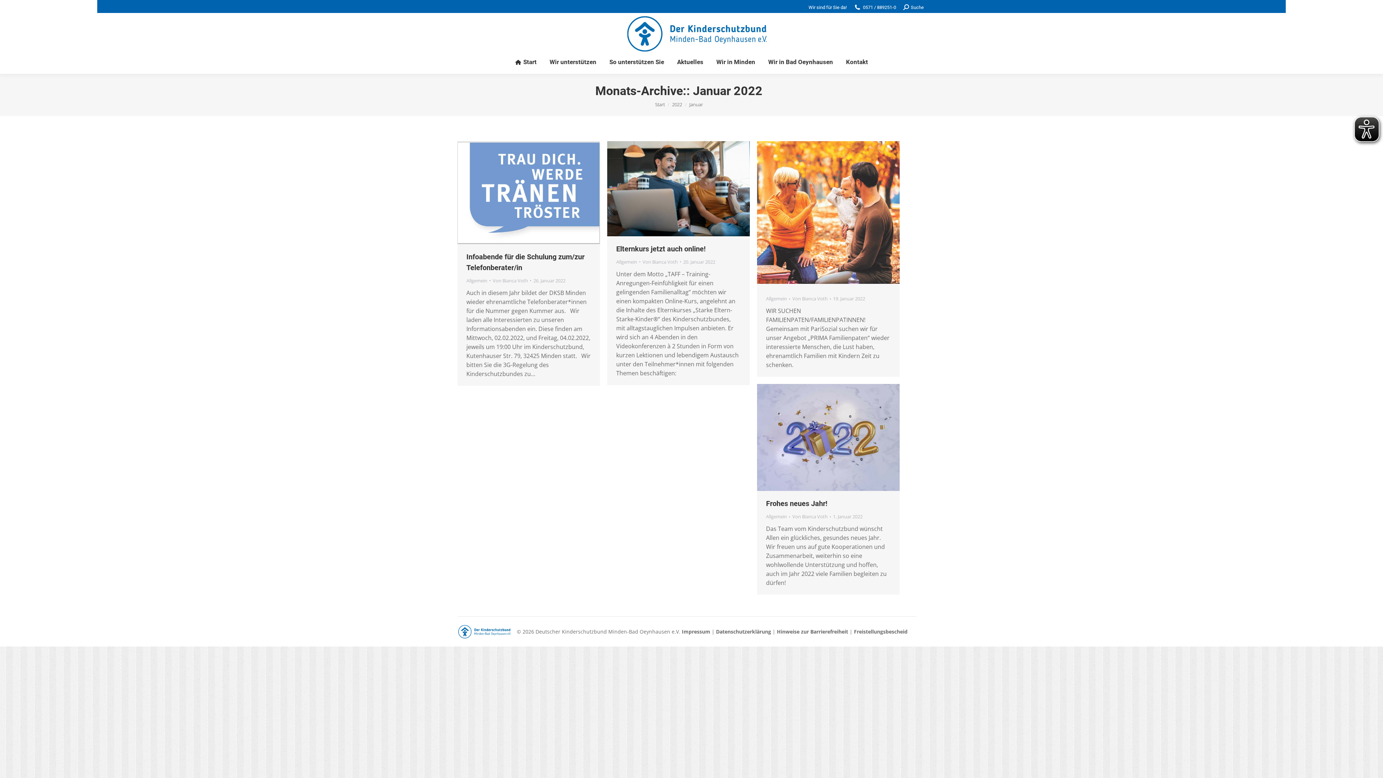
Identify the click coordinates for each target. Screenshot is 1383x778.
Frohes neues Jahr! (796, 503)
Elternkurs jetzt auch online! (661, 249)
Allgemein (476, 280)
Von (510, 280)
